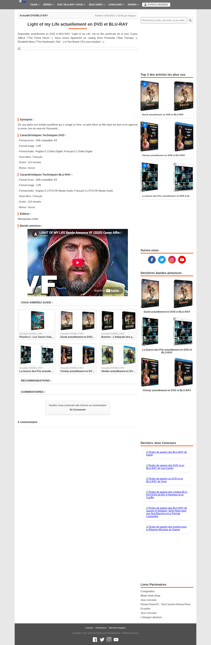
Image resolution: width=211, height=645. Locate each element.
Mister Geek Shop (150, 595)
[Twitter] (162, 260)
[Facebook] (152, 260)
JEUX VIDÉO (96, 4)
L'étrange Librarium (151, 617)
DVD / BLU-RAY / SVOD (70, 4)
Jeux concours (148, 600)
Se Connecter (78, 409)
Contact (89, 627)
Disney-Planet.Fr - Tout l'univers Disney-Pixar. (166, 604)
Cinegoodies (148, 591)
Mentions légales (117, 627)
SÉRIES (47, 4)
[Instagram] (172, 260)
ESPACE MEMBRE (157, 4)
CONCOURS (115, 4)
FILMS (34, 4)
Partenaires (101, 627)
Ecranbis (145, 608)
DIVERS (132, 4)
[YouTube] (182, 260)
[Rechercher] (190, 20)
